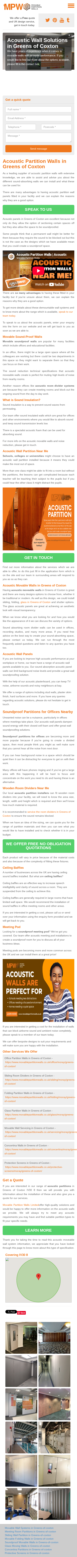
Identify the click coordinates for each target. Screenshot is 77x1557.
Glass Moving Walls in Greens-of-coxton (27, 1545)
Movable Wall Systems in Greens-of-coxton (29, 1527)
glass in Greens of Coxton (36, 602)
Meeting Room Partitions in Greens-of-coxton (30, 1531)
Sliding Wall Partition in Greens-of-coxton (28, 1535)
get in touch (38, 557)
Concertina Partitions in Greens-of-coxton (28, 1549)
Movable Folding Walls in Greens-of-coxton (29, 1538)
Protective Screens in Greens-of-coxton (27, 1553)
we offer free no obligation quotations (38, 846)
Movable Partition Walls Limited (21, 1204)
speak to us (38, 209)
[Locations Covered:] (4, 5)
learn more (38, 1230)
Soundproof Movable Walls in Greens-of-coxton (31, 1542)
